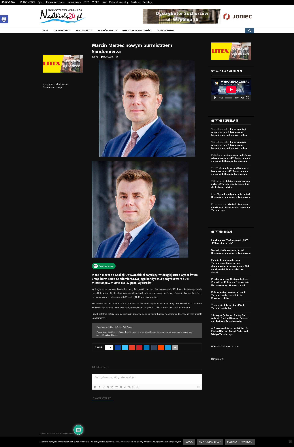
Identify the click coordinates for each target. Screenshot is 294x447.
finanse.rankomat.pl (52, 87)
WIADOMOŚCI (27, 2)
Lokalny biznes (165, 30)
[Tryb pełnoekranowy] (247, 97)
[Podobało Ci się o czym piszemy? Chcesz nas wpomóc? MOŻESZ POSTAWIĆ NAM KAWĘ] (104, 268)
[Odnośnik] (129, 385)
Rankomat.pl (217, 359)
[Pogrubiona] (95, 385)
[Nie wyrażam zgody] (290, 441)
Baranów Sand (106, 30)
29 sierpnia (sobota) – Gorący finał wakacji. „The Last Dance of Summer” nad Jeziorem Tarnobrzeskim (230, 318)
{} (133, 385)
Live (104, 2)
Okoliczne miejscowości (136, 30)
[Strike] (108, 385)
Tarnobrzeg (60, 30)
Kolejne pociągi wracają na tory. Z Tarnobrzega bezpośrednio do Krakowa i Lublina (229, 132)
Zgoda (189, 442)
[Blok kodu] (125, 385)
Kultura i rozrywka (55, 2)
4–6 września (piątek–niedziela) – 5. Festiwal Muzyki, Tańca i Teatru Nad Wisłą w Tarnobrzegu (229, 331)
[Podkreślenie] (104, 385)
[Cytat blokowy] (121, 385)
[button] (4, 19)
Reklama (135, 2)
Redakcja (147, 2)
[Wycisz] (242, 97)
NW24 (96, 57)
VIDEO (95, 2)
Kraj (45, 30)
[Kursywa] (99, 385)
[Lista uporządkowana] (112, 385)
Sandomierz (83, 30)
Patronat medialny (118, 2)
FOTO (86, 2)
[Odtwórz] (215, 97)
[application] (231, 89)
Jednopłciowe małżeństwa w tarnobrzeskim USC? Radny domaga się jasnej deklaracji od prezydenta (231, 158)
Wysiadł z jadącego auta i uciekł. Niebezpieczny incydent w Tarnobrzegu (231, 207)
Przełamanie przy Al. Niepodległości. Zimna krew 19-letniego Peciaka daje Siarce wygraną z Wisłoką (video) (230, 282)
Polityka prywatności (239, 442)
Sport (40, 2)
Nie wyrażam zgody (210, 442)
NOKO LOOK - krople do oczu (225, 346)
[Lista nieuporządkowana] (116, 385)
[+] (137, 385)
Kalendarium (74, 2)
